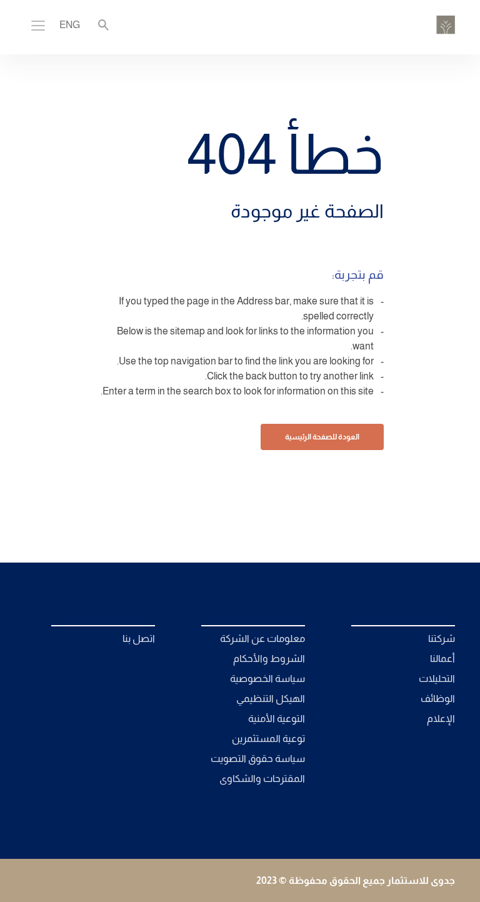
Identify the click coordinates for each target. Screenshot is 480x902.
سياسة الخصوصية (267, 678)
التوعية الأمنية (276, 718)
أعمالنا (442, 658)
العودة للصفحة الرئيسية (322, 437)
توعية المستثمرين (268, 738)
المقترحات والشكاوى (262, 778)
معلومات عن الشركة (262, 638)
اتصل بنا (138, 638)
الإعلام (441, 718)
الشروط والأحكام (269, 658)
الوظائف (438, 698)
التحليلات (437, 678)
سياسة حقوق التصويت (258, 758)
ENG (69, 24)
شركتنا (441, 638)
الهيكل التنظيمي (270, 698)
